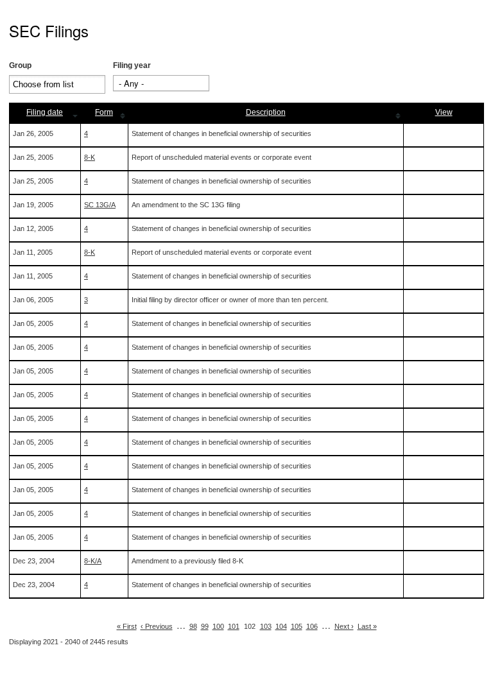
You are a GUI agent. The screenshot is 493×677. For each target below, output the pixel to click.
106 (312, 626)
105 (296, 626)
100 (218, 626)
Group (20, 65)
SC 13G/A (100, 205)
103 (266, 626)
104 (281, 626)
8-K (89, 157)
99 (205, 626)
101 (233, 626)
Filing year (132, 65)
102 (249, 626)
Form (104, 112)
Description (266, 112)
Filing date (44, 112)
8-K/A (92, 561)
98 (193, 626)
